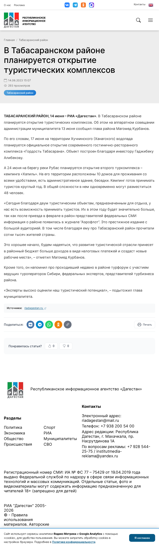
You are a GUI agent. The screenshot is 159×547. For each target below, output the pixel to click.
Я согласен (142, 537)
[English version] (151, 5)
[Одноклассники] (83, 5)
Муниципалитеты (60, 438)
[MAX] (91, 5)
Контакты (139, 4)
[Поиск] (138, 20)
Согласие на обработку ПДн (60, 497)
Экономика (14, 433)
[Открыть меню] (150, 20)
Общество (13, 438)
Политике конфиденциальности (73, 542)
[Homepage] (25, 20)
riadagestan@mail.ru (100, 420)
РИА (48, 433)
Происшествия (18, 444)
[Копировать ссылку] (68, 324)
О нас (7, 5)
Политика (13, 427)
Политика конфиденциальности (22, 497)
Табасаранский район (33, 40)
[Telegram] (75, 5)
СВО (48, 444)
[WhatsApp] (49, 324)
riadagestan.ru (34, 308)
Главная (9, 40)
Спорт (49, 427)
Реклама (19, 5)
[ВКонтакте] (67, 5)
